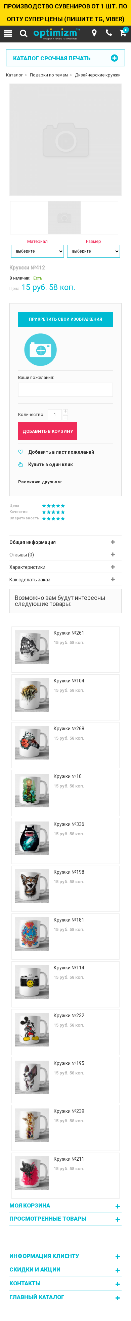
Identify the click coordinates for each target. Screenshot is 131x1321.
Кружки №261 (69, 633)
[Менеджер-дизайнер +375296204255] (109, 33)
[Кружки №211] (32, 1173)
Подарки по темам (49, 74)
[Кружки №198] (32, 886)
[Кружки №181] (32, 934)
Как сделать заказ (29, 579)
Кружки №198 (69, 872)
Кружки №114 (69, 967)
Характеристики (27, 567)
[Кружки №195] (32, 1077)
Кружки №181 (69, 920)
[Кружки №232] (32, 1029)
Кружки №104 (69, 680)
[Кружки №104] (32, 695)
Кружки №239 (69, 1111)
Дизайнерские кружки (98, 74)
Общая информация (32, 542)
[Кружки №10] (32, 790)
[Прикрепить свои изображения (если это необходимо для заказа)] (40, 350)
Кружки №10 (68, 776)
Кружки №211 (69, 1159)
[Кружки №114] (32, 982)
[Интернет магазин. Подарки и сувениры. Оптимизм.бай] (65, 34)
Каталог (14, 74)
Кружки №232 (69, 1015)
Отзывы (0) (21, 554)
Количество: (31, 414)
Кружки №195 (69, 1063)
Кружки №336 (69, 824)
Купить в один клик (50, 464)
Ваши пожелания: (36, 377)
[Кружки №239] (32, 1125)
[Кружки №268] (32, 743)
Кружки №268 (69, 728)
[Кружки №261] (32, 647)
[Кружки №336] (32, 838)
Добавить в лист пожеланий (61, 452)
